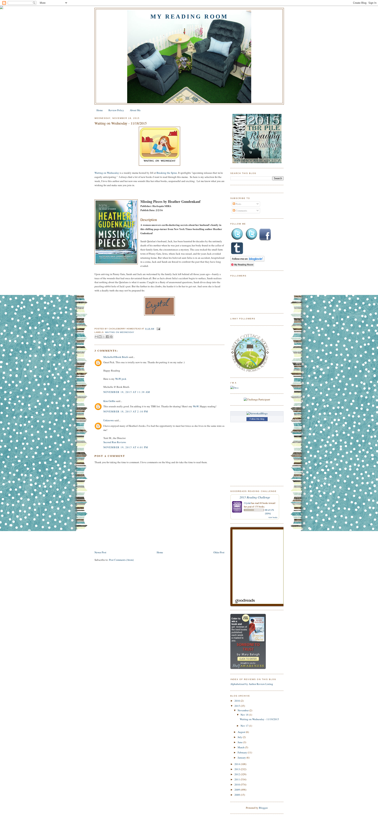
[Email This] (96, 337)
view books (272, 517)
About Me (135, 110)
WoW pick (120, 379)
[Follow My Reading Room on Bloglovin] (247, 260)
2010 (237, 784)
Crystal (247, 502)
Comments (241, 210)
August (242, 732)
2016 (237, 700)
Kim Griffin (109, 401)
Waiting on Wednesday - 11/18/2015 (120, 123)
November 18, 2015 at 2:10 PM (125, 411)
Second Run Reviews (114, 442)
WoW (196, 406)
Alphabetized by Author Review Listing (251, 684)
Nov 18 (245, 714)
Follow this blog (257, 419)
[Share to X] (104, 337)
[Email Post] (158, 329)
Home (99, 110)
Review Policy (116, 110)
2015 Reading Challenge (255, 497)
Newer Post (100, 552)
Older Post (218, 552)
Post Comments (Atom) (121, 560)
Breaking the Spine (167, 173)
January (242, 757)
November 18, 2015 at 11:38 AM (126, 392)
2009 (237, 789)
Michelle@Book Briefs (115, 357)
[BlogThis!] (100, 337)
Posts (238, 204)
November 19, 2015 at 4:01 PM (125, 447)
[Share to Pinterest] (111, 337)
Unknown (108, 420)
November (243, 710)
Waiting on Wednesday (106, 173)
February (243, 752)
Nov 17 (245, 725)
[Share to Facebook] (107, 337)
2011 (237, 779)
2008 (237, 794)
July (240, 737)
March (241, 747)
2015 (237, 706)
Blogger (263, 807)
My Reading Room (189, 16)
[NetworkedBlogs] (257, 413)
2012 (237, 774)
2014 (237, 764)
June (240, 742)
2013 (237, 769)
